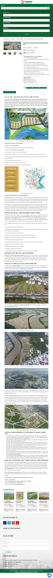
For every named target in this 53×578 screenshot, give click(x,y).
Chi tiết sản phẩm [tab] (9, 92)
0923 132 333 (31, 79)
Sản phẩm (13, 38)
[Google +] (13, 522)
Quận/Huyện (8, 17)
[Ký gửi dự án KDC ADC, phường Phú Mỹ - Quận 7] (21, 496)
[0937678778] (49, 566)
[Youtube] (17, 522)
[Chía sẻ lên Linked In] (36, 84)
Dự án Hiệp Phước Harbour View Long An (9, 502)
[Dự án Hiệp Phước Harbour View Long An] (9, 496)
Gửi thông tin (8, 552)
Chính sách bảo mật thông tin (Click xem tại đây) (31, 570)
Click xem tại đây (14, 570)
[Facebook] (4, 522)
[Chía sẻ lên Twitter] (29, 84)
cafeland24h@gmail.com (31, 80)
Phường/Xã (7, 22)
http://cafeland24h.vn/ (32, 82)
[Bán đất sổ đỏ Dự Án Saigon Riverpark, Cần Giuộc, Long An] (44, 496)
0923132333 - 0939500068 (15, 562)
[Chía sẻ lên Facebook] (25, 84)
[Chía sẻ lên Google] (32, 84)
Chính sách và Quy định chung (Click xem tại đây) (26, 572)
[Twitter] (9, 522)
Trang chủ (7, 38)
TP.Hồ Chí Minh (19, 38)
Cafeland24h (19, 477)
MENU (3, 5)
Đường (6, 27)
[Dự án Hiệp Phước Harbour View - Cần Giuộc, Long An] (32, 496)
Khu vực (7, 12)
